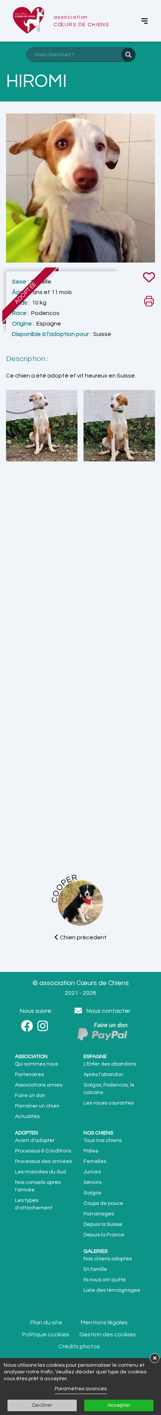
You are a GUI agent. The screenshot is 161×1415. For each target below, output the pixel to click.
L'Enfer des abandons (109, 1064)
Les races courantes (108, 1103)
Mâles (90, 1151)
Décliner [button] (42, 1405)
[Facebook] (29, 1026)
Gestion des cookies (107, 1334)
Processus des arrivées (43, 1161)
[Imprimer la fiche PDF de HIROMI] (149, 301)
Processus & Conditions (43, 1151)
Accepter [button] (118, 1405)
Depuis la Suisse (102, 1224)
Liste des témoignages (111, 1290)
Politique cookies (45, 1334)
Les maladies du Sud (40, 1172)
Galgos (92, 1193)
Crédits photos (79, 1346)
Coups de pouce (103, 1203)
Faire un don (30, 1095)
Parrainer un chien (37, 1106)
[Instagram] (44, 1026)
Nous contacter (108, 1011)
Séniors (92, 1182)
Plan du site (46, 1322)
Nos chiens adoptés (107, 1258)
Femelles (94, 1161)
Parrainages (98, 1213)
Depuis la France (103, 1234)
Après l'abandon (103, 1074)
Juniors (92, 1172)
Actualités (27, 1116)
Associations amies (38, 1085)
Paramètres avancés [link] (81, 1388)
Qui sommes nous (36, 1064)
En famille (95, 1269)
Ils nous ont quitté (104, 1279)
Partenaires (29, 1074)
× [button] (155, 1357)
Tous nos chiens (102, 1140)
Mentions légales (104, 1322)
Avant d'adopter (35, 1140)
